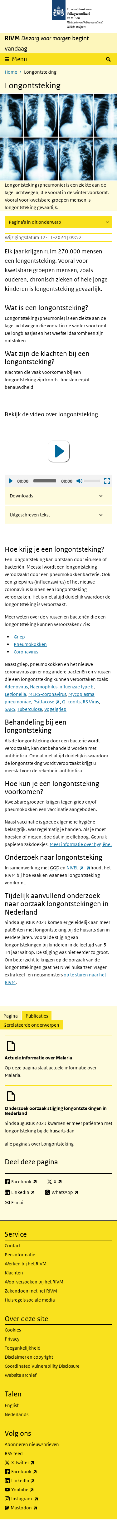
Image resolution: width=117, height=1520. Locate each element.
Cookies (13, 1330)
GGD (54, 868)
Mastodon (38, 1507)
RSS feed (14, 1453)
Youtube (36, 1489)
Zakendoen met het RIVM (31, 1291)
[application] (58, 451)
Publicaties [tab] (37, 1016)
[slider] (93, 480)
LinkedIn (36, 1480)
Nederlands (16, 1414)
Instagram (38, 1498)
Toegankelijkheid (23, 1348)
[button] (58, 451)
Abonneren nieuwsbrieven (32, 1444)
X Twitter (36, 1462)
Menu (19, 59)
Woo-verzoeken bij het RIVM (34, 1282)
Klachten (14, 1273)
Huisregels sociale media (30, 1300)
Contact (13, 1246)
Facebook (38, 1471)
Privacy (12, 1339)
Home (11, 72)
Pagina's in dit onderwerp (35, 222)
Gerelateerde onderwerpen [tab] (31, 1025)
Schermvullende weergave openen (107, 481)
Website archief (21, 1375)
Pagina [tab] (10, 1016)
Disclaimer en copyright (29, 1357)
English (12, 1405)
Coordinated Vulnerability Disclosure (42, 1366)
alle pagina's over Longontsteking (39, 1144)
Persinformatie (20, 1255)
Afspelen (10, 481)
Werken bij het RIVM (25, 1264)
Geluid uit (79, 481)
